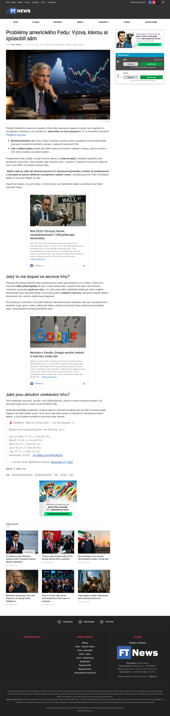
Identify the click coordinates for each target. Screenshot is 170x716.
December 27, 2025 (62, 462)
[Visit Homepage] (18, 10)
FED (56, 475)
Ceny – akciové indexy (85, 646)
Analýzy (68, 44)
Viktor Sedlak (16, 44)
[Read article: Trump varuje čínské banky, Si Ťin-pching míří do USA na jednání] (58, 542)
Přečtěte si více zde (16, 134)
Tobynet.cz (153, 676)
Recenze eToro (84, 669)
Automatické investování (85, 672)
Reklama (142, 642)
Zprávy (81, 44)
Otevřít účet (151, 64)
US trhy (63, 475)
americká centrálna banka (22, 475)
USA (71, 475)
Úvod (8, 2)
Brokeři (19, 2)
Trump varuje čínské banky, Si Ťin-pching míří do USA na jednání (57, 557)
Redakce (133, 642)
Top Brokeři (85, 661)
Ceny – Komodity (85, 650)
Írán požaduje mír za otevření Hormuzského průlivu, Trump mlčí (93, 557)
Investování (52, 2)
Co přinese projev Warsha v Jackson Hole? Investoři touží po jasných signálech (21, 559)
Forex (43, 2)
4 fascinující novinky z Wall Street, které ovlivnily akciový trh (93, 597)
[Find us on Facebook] (150, 2)
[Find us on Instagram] (153, 2)
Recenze (131, 64)
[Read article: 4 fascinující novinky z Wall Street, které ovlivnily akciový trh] (94, 581)
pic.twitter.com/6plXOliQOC (48, 455)
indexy (75, 44)
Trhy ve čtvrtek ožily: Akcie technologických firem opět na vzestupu (55, 598)
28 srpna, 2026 (12, 565)
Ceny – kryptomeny (85, 657)
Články (13, 2)
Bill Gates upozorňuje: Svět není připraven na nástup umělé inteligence (20, 598)
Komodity (35, 2)
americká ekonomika (43, 475)
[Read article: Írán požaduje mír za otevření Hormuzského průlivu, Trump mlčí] (94, 542)
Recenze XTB (85, 665)
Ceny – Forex (85, 654)
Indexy (27, 2)
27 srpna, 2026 (84, 602)
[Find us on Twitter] (157, 2)
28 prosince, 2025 (32, 44)
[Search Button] (163, 2)
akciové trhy (49, 44)
